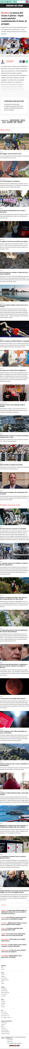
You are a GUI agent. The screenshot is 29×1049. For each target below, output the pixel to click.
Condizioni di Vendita (5, 1033)
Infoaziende (3, 996)
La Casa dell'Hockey (14, 120)
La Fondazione (4, 1022)
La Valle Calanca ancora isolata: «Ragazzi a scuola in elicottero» (14, 945)
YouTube (3, 1006)
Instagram (3, 1003)
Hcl (15, 122)
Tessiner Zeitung (4, 1030)
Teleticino (3, 1024)
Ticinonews (3, 1028)
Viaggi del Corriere (5, 980)
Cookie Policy (10, 1041)
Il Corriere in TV (4, 994)
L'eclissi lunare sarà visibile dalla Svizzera (13, 940)
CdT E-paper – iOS (5, 1015)
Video (2, 967)
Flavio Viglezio (10, 61)
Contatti (2, 974)
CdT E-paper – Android (6, 1017)
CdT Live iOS (3, 1012)
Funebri (2, 983)
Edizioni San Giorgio (5, 992)
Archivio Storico (4, 990)
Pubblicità (3, 976)
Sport (4, 122)
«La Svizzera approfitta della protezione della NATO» (12, 929)
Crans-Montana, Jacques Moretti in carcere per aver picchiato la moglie (13, 918)
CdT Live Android (4, 1013)
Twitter (2, 1005)
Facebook (3, 1001)
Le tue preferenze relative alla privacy (14, 1043)
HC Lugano (9, 122)
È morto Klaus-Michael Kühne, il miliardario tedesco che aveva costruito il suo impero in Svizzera (14, 912)
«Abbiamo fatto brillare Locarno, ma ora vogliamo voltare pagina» (14, 923)
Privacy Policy (10, 1039)
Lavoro (2, 981)
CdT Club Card (4, 978)
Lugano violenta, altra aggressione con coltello (11, 956)
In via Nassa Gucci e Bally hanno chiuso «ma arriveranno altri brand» (13, 934)
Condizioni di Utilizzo (5, 1031)
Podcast (3, 969)
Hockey (22, 120)
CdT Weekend (4, 989)
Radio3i (2, 1026)
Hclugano (20, 122)
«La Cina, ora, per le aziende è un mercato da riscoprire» (13, 951)
